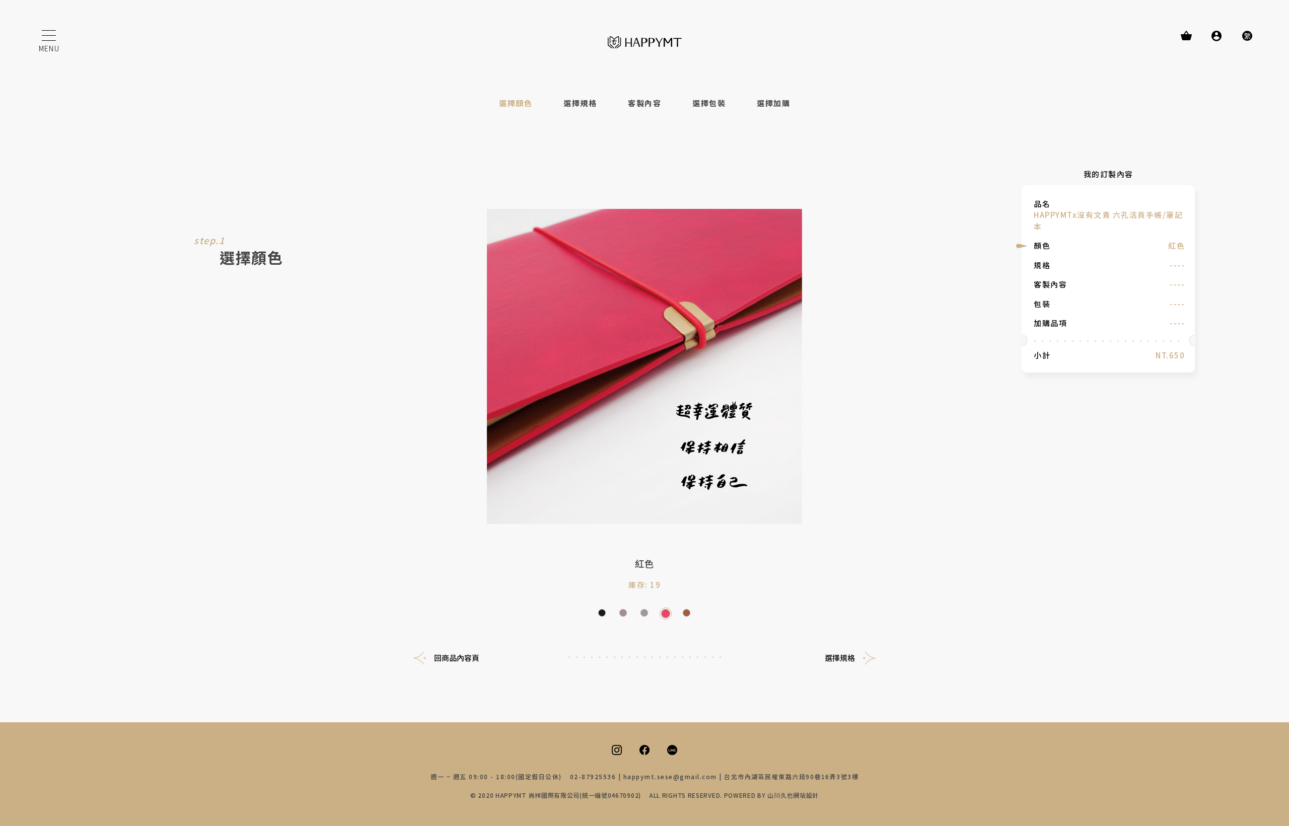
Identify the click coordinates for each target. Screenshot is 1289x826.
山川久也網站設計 (793, 795)
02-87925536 (593, 776)
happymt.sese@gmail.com (670, 776)
